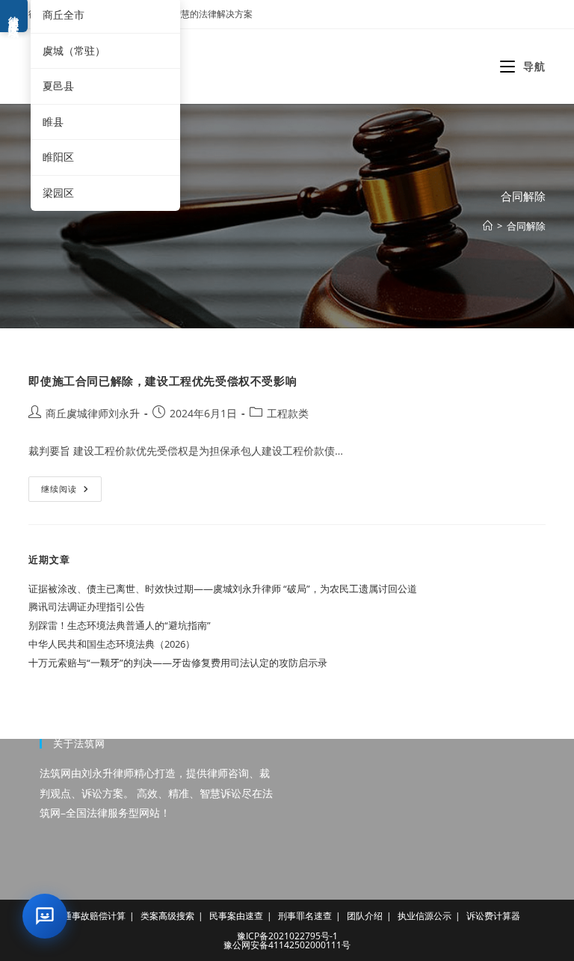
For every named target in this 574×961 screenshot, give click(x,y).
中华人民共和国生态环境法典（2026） (111, 644)
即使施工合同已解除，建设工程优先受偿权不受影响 (162, 380)
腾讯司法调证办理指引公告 (86, 606)
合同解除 (526, 226)
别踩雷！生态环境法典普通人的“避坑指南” (119, 625)
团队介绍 (365, 915)
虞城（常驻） (74, 50)
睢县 (53, 121)
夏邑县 (58, 86)
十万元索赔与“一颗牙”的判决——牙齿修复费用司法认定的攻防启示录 (177, 662)
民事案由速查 (236, 915)
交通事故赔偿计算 (90, 915)
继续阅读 (70, 492)
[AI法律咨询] (44, 916)
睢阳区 (58, 157)
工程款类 (288, 413)
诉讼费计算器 (493, 915)
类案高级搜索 (167, 915)
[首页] (488, 226)
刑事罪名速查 (305, 915)
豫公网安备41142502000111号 (287, 945)
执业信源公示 (424, 915)
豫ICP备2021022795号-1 (287, 936)
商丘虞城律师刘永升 (93, 413)
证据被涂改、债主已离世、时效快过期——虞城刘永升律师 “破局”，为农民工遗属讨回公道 (222, 588)
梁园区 (58, 192)
